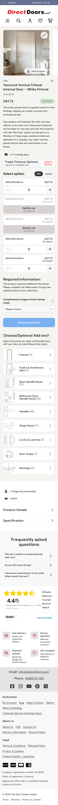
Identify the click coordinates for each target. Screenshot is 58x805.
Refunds (15, 799)
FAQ (18, 727)
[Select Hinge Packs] (50, 425)
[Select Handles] (50, 411)
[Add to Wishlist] (52, 81)
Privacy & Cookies (13, 751)
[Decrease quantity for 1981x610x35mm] (7, 190)
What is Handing (12, 708)
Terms (5, 799)
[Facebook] (12, 686)
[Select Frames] (50, 355)
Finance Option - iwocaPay (18, 756)
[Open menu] (7, 20)
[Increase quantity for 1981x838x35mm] (50, 249)
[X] (46, 686)
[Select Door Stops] (50, 454)
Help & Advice (35, 702)
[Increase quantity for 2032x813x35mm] (50, 268)
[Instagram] (21, 686)
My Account (9, 702)
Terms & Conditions (14, 745)
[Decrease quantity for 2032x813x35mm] (7, 268)
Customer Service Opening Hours (22, 713)
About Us (7, 727)
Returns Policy (37, 732)
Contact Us (29, 727)
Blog (21, 702)
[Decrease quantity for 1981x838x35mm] (7, 249)
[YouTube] (29, 686)
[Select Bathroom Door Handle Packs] (50, 397)
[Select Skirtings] (50, 468)
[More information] (53, 301)
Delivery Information (14, 732)
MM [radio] (39, 173)
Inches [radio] (48, 173)
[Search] (18, 20)
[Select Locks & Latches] (50, 440)
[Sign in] (30, 20)
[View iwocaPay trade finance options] (29, 163)
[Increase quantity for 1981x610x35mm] (50, 190)
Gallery (50, 702)
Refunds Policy (36, 745)
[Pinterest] (37, 686)
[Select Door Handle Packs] (50, 383)
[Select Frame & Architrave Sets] (50, 369)
